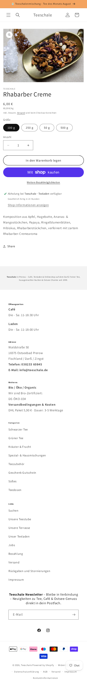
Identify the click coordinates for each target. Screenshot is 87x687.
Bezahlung (15, 554)
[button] (8, 15)
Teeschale (26, 665)
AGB (45, 671)
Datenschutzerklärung (26, 671)
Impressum (16, 579)
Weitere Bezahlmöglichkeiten (43, 182)
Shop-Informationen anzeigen (28, 205)
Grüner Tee (15, 438)
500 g (64, 128)
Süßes (12, 481)
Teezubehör (16, 464)
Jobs (11, 545)
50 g (47, 128)
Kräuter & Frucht (19, 447)
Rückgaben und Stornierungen (29, 571)
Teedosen (15, 490)
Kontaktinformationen (45, 677)
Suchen (13, 510)
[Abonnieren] (73, 615)
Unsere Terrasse (19, 528)
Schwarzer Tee (18, 429)
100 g (11, 128)
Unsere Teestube (19, 519)
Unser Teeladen (19, 536)
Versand (21, 112)
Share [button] (11, 246)
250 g (29, 128)
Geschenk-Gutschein (22, 472)
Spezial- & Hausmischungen (27, 455)
